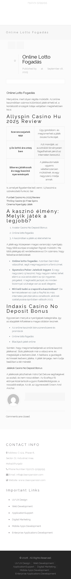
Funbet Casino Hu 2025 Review (23, 197)
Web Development (22, 506)
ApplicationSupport (22, 513)
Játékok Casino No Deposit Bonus (24, 368)
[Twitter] (38, 7)
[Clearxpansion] (35, 17)
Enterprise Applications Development (32, 532)
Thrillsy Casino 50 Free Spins (22, 201)
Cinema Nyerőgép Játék (20, 204)
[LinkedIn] (43, 7)
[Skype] (28, 7)
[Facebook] (33, 7)
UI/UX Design (19, 499)
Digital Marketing (21, 519)
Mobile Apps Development (26, 526)
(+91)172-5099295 (37, 2)
